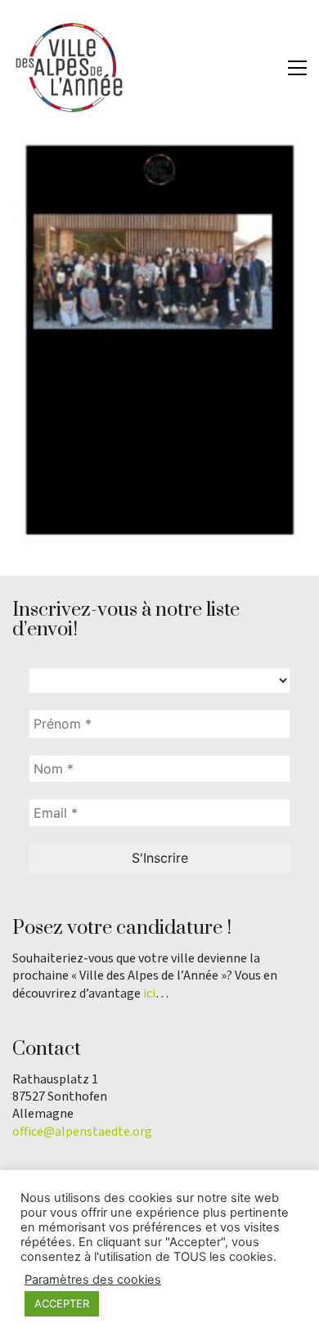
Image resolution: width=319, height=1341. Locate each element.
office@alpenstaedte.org (82, 1132)
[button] (297, 67)
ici (149, 993)
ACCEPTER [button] (61, 1303)
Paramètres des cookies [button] (93, 1279)
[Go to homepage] (69, 67)
